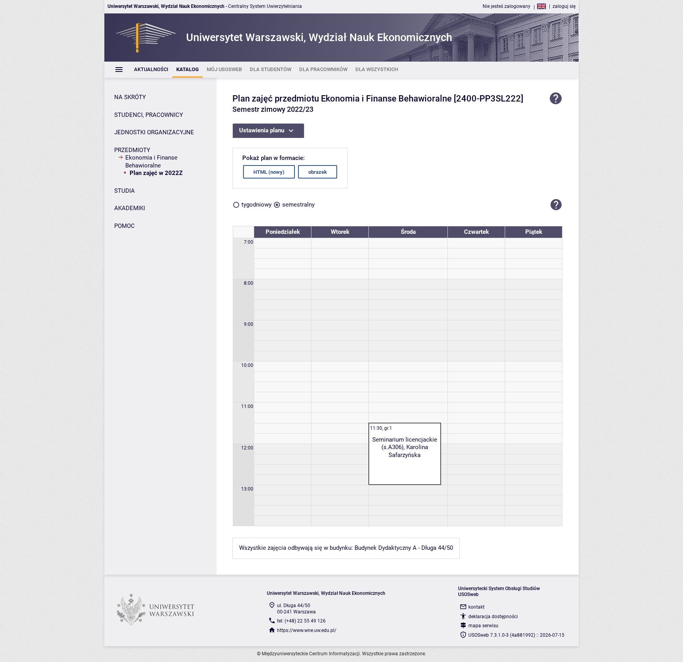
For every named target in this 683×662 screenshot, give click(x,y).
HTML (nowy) (269, 172)
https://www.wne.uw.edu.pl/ (306, 630)
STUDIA (124, 190)
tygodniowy (257, 204)
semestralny (298, 204)
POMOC (124, 225)
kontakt (476, 607)
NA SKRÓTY (130, 97)
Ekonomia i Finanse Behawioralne (151, 161)
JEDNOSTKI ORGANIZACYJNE (154, 132)
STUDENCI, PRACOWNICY (148, 114)
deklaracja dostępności (493, 616)
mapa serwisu (483, 625)
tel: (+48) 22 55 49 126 (301, 621)
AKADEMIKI (129, 208)
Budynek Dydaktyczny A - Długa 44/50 (404, 547)
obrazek (317, 172)
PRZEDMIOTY (132, 150)
